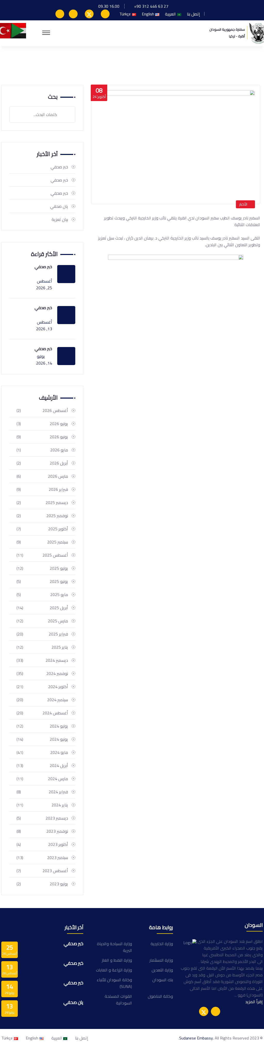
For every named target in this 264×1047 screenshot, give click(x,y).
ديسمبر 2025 (42, 502)
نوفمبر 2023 (42, 831)
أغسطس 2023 (42, 870)
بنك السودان (162, 979)
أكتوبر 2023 (42, 844)
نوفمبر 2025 (42, 515)
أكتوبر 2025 (42, 528)
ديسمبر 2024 (42, 660)
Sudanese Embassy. (196, 1038)
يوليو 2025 (42, 568)
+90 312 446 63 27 (151, 6)
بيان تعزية (60, 219)
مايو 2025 (42, 594)
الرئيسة (251, 63)
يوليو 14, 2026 (44, 359)
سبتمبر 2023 (42, 857)
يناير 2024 (42, 805)
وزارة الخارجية (162, 943)
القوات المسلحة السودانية (118, 999)
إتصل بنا (193, 14)
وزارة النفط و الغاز (117, 960)
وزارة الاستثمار (161, 960)
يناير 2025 (42, 647)
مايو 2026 (42, 450)
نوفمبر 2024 (42, 673)
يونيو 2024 (42, 739)
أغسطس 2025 (42, 555)
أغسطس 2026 (42, 410)
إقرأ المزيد (254, 1001)
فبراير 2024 (42, 791)
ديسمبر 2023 (42, 818)
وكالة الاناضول (160, 996)
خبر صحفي (59, 166)
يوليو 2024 (42, 726)
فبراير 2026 (42, 489)
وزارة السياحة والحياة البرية (114, 947)
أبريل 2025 (42, 607)
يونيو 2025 (42, 581)
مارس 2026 (42, 476)
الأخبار (243, 204)
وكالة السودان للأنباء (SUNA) (114, 983)
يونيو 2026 (42, 436)
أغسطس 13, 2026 (44, 325)
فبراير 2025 (42, 634)
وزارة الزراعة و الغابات (114, 970)
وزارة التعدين (162, 970)
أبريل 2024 (42, 765)
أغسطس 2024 (42, 713)
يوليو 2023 (42, 883)
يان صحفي (59, 206)
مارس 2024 (42, 778)
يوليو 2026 (42, 423)
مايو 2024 (42, 752)
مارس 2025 (42, 620)
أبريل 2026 (42, 463)
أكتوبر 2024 (42, 686)
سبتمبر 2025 (42, 542)
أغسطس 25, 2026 (44, 284)
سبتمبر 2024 (42, 699)
